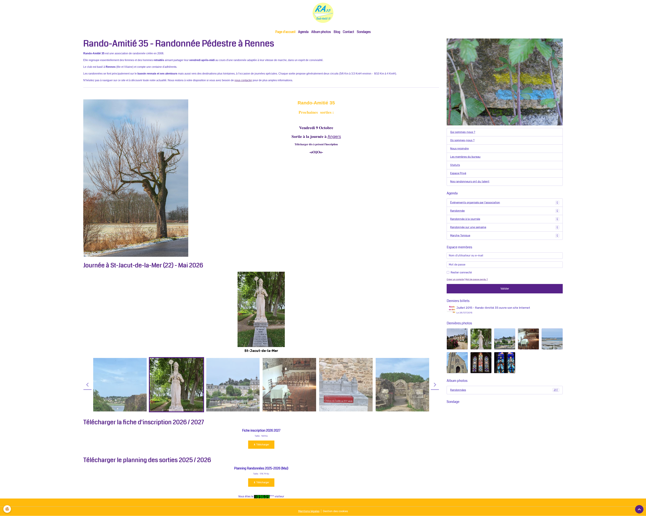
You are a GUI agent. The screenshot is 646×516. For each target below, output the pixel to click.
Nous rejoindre (459, 148)
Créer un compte (455, 279)
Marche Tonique (504, 235)
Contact (348, 32)
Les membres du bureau (465, 156)
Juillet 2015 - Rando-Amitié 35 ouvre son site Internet (493, 307)
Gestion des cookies (335, 511)
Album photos (321, 32)
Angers (334, 136)
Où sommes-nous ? (462, 140)
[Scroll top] (639, 509)
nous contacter (243, 80)
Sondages (364, 32)
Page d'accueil (285, 32)
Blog (337, 32)
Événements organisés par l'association (504, 202)
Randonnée (504, 210)
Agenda (303, 32)
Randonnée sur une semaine (504, 227)
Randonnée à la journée (504, 219)
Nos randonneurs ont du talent (469, 181)
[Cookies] (7, 509)
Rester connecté (461, 272)
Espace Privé (458, 173)
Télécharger (262, 444)
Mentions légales (308, 511)
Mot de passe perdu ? (476, 279)
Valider (504, 288)
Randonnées (504, 390)
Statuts (455, 165)
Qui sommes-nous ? (462, 132)
